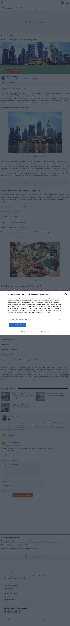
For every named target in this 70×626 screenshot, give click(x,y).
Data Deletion (25, 331)
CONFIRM (17, 325)
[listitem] (35, 319)
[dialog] (35, 313)
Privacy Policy (45, 331)
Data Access (35, 331)
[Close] (66, 294)
